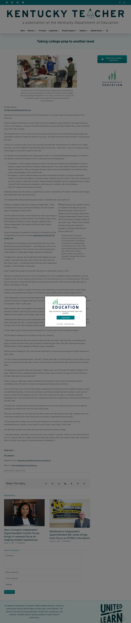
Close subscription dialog (85, 296)
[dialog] (65, 311)
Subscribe (66, 317)
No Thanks (60, 324)
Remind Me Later (69, 324)
